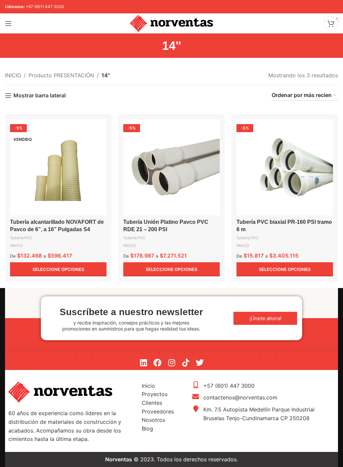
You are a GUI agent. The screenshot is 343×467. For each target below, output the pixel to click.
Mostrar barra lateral (39, 95)
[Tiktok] (186, 363)
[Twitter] (200, 363)
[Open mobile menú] (8, 23)
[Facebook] (157, 363)
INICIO (13, 75)
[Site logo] (171, 22)
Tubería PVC (21, 238)
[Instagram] (171, 363)
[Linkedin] (143, 363)
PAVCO (16, 245)
